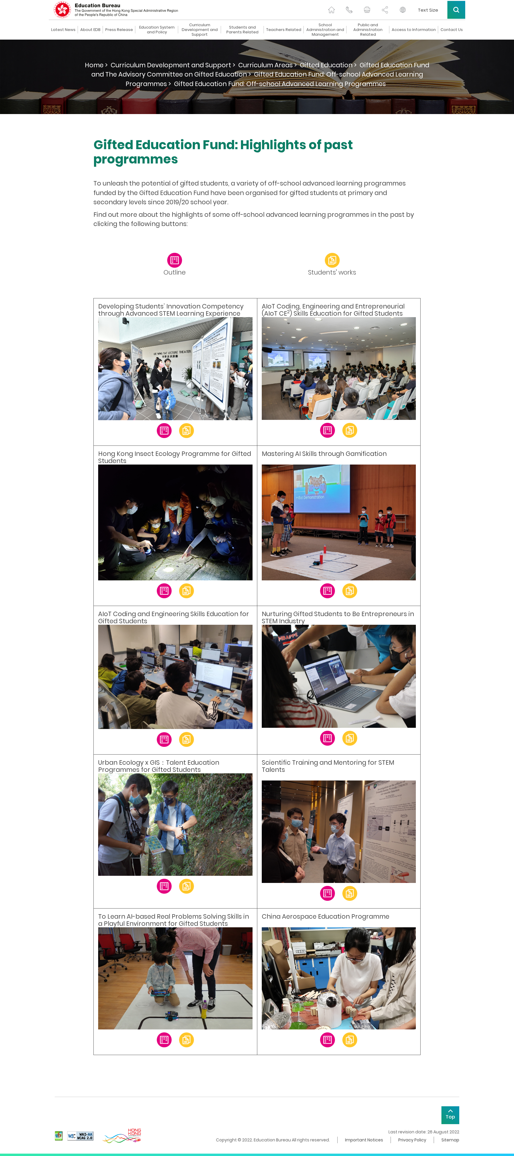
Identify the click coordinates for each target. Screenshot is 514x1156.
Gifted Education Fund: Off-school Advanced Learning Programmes (280, 84)
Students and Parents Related (242, 30)
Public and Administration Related (368, 30)
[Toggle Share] (384, 9)
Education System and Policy (157, 30)
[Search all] (456, 10)
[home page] (331, 9)
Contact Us (452, 29)
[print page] (367, 9)
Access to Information (414, 29)
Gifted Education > (328, 65)
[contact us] (349, 9)
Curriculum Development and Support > (173, 65)
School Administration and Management (325, 30)
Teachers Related (283, 29)
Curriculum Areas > (267, 65)
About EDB (90, 29)
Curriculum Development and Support (200, 30)
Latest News (63, 29)
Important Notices (364, 1140)
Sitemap (450, 1140)
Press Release (119, 29)
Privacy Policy (412, 1140)
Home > (96, 65)
